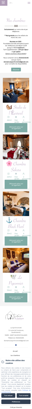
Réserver (16, 69)
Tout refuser (8, 395)
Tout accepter (23, 395)
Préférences (16, 402)
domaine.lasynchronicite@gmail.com (16, 341)
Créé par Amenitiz (16, 407)
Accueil (15, 351)
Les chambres (15, 355)
